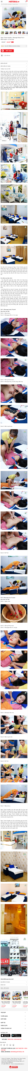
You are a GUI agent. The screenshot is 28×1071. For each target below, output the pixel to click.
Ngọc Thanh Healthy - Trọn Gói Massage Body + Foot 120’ (5, 1003)
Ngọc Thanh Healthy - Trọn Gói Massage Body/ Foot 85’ (16, 1003)
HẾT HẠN (9, 50)
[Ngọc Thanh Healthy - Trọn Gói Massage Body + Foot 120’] (6, 995)
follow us (3, 1042)
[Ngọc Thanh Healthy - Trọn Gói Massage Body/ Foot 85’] (17, 995)
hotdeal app (4, 1032)
